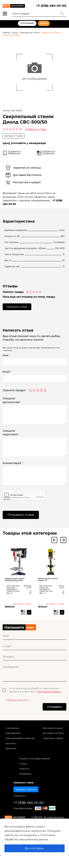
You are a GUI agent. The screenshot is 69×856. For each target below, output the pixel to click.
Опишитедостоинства (11, 400)
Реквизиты (25, 774)
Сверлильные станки (30, 33)
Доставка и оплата (53, 733)
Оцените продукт (14, 390)
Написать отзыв (17, 306)
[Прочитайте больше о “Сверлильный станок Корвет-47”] (62, 612)
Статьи (23, 764)
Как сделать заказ (52, 728)
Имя (6, 355)
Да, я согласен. (34, 848)
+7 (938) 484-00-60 (51, 5)
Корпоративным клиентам (20, 738)
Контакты (10, 743)
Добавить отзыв (35, 129)
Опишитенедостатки (11, 432)
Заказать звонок (25, 789)
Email (7, 371)
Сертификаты (12, 733)
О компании (27, 23)
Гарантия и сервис (53, 738)
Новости (24, 769)
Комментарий (13, 463)
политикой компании (49, 691)
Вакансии (10, 748)
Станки (15, 33)
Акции (43, 23)
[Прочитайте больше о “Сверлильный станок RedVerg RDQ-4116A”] (29, 612)
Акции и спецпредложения (34, 758)
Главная (6, 33)
